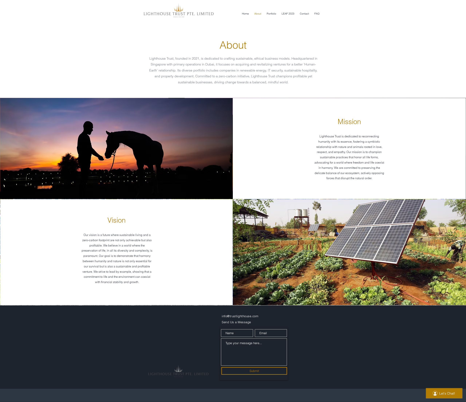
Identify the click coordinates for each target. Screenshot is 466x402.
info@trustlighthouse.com (240, 316)
